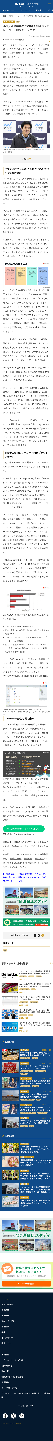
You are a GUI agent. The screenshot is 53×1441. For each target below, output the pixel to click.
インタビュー (8, 10)
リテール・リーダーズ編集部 (13, 40)
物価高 (39, 976)
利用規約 (5, 1382)
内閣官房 (28, 858)
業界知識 (24, 1050)
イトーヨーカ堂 (40, 1071)
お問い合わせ (7, 1366)
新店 (31, 1126)
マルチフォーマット (27, 1099)
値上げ (31, 976)
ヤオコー (24, 1126)
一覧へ (50, 963)
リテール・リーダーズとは (12, 1360)
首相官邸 (39, 858)
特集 (3, 1332)
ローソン (23, 1015)
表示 (29, 159)
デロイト (23, 976)
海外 (38, 1099)
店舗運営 (39, 10)
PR (18, 21)
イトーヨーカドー (26, 1071)
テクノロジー (24, 10)
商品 (30, 1015)
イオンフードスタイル (28, 1113)
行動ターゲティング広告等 (12, 1377)
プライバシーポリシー (11, 1388)
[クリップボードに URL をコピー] (42, 935)
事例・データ (9, 22)
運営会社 (5, 1355)
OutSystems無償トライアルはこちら (24, 829)
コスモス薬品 (24, 989)
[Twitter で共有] (35, 935)
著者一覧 (5, 1371)
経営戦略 (24, 1063)
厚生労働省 (15, 858)
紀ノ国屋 (35, 1086)
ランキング (23, 1002)
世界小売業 (34, 1002)
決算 (33, 989)
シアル (35, 1058)
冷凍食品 (24, 1073)
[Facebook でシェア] (39, 935)
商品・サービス (27, 1157)
